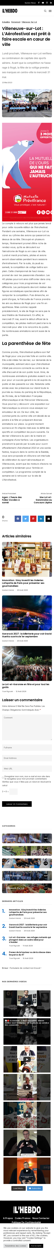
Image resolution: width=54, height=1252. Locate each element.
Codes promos (22, 1218)
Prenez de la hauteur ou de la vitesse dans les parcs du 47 (30, 953)
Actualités (6, 22)
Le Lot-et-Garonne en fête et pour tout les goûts (25, 686)
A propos (8, 1218)
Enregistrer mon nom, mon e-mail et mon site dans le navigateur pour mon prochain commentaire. (27, 777)
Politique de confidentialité (26, 1222)
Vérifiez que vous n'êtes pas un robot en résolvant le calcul (26, 784)
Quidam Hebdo (8, 590)
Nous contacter (41, 1218)
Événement (15, 22)
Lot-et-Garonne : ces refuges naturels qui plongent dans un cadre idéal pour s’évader (30, 940)
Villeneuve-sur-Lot (29, 22)
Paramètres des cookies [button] (15, 1246)
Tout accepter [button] (36, 1246)
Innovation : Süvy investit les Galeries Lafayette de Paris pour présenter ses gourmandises (23, 583)
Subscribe (36, 1188)
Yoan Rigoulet (7, 691)
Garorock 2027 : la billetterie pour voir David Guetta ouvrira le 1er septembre (27, 635)
